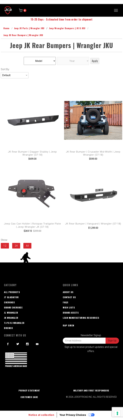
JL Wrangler (11, 312)
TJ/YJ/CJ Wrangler (14, 322)
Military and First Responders (91, 390)
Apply (95, 61)
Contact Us (69, 297)
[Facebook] (8, 344)
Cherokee (9, 302)
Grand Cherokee (13, 307)
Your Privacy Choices (72, 414)
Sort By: (5, 69)
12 (4, 245)
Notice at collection (41, 414)
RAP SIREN (68, 325)
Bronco (8, 328)
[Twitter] (18, 344)
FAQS (65, 302)
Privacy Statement (29, 390)
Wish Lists (69, 307)
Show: (4, 239)
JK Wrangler (11, 317)
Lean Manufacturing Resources (81, 317)
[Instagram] (27, 344)
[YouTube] (37, 344)
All (27, 245)
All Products (12, 292)
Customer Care (29, 397)
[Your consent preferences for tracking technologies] (117, 413)
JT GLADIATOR (11, 297)
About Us (68, 292)
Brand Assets (71, 312)
